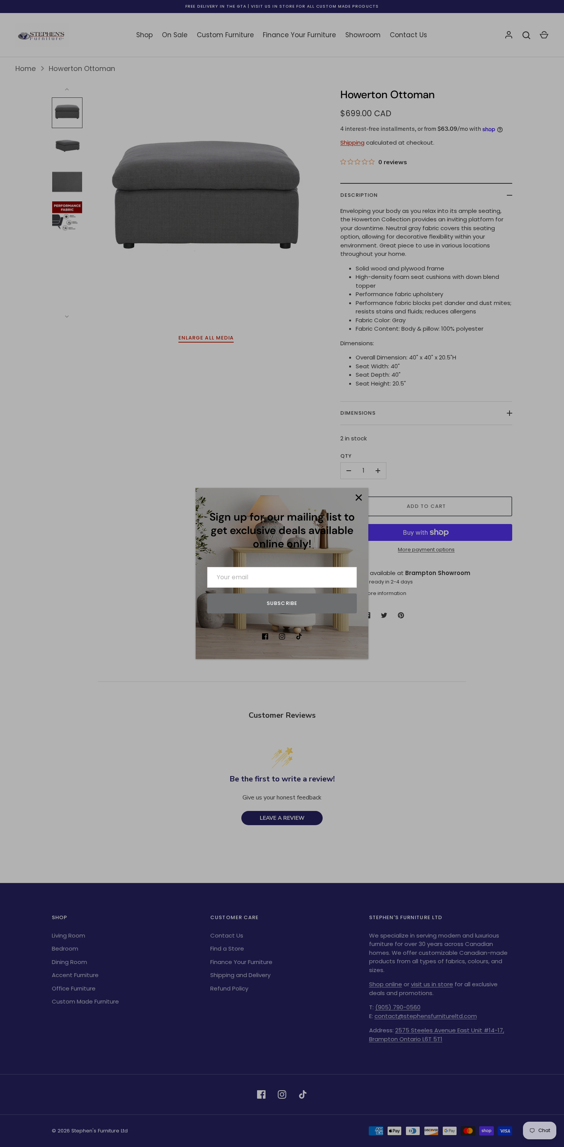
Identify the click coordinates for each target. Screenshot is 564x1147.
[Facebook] (265, 636)
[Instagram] (282, 636)
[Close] (358, 497)
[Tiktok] (298, 636)
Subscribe (282, 603)
